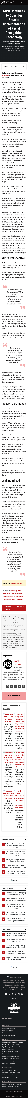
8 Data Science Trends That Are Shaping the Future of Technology (15, 913)
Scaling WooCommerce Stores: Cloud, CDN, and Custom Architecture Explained (15, 845)
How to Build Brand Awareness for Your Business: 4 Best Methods (15, 872)
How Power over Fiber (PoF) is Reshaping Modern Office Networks (16, 899)
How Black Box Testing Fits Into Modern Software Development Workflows (16, 920)
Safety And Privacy (10, 599)
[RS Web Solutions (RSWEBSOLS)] (7, 2)
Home (3, 46)
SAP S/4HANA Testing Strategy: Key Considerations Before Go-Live (16, 893)
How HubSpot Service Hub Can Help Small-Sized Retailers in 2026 (16, 860)
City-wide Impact (19, 596)
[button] (22, 2)
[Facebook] (11, 687)
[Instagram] (23, 687)
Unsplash (8, 1096)
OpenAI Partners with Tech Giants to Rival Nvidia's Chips (16, 940)
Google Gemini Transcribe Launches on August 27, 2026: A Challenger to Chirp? (19, 777)
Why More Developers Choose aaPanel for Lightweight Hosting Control (16, 906)
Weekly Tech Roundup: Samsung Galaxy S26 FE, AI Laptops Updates (15, 946)
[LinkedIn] (19, 687)
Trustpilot (14, 998)
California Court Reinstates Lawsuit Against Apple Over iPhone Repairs (16, 934)
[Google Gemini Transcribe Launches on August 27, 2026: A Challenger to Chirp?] (19, 767)
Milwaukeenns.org (16, 583)
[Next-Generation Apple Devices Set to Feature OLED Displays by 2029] (8, 798)
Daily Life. (20, 599)
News (7, 46)
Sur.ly (17, 1011)
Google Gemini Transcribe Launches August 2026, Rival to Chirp (16, 958)
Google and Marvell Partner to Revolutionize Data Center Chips (16, 952)
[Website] (7, 687)
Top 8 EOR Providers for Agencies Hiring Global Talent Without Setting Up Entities (16, 853)
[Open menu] (3, 1022)
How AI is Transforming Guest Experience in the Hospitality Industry (15, 866)
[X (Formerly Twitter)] (15, 687)
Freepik (20, 1096)
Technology (17, 43)
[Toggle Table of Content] (23, 66)
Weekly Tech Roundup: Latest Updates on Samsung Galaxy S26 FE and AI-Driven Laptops (19, 741)
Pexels (16, 1096)
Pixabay (12, 1096)
